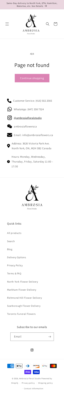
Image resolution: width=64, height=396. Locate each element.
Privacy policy (28, 383)
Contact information (33, 388)
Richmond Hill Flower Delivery (24, 297)
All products (14, 233)
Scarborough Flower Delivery (23, 305)
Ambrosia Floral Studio (30, 378)
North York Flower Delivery (22, 281)
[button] (7, 24)
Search (11, 241)
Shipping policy (45, 383)
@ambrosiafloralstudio (28, 118)
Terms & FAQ (14, 273)
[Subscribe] (50, 336)
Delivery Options (16, 257)
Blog (9, 249)
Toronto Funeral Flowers (21, 313)
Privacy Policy (15, 265)
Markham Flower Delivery (21, 289)
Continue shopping (32, 78)
